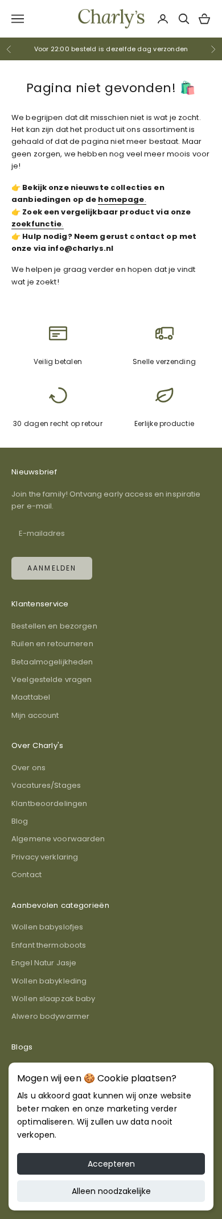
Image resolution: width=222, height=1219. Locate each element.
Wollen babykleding (49, 981)
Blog (19, 821)
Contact (26, 874)
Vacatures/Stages (46, 785)
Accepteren (111, 1164)
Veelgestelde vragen (51, 679)
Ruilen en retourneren (52, 643)
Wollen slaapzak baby (53, 998)
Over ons (28, 767)
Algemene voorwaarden (58, 838)
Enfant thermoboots (48, 945)
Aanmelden (51, 568)
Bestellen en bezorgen (54, 626)
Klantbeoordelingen (49, 803)
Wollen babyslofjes (47, 927)
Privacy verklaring (44, 857)
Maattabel (30, 697)
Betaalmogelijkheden (52, 661)
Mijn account (35, 715)
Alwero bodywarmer (50, 1016)
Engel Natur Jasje (43, 962)
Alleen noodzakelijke (111, 1191)
